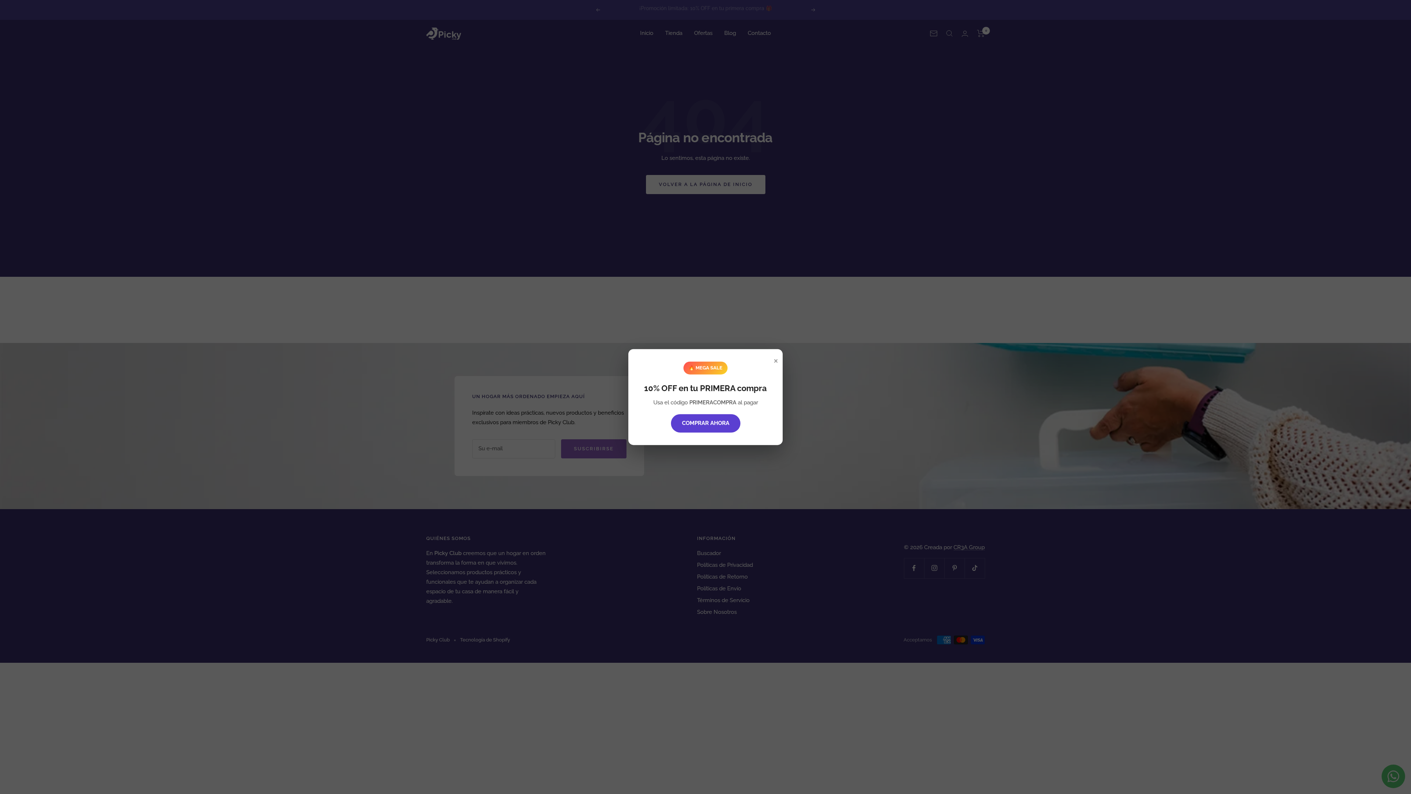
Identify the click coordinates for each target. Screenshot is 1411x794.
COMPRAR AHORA (705, 422)
